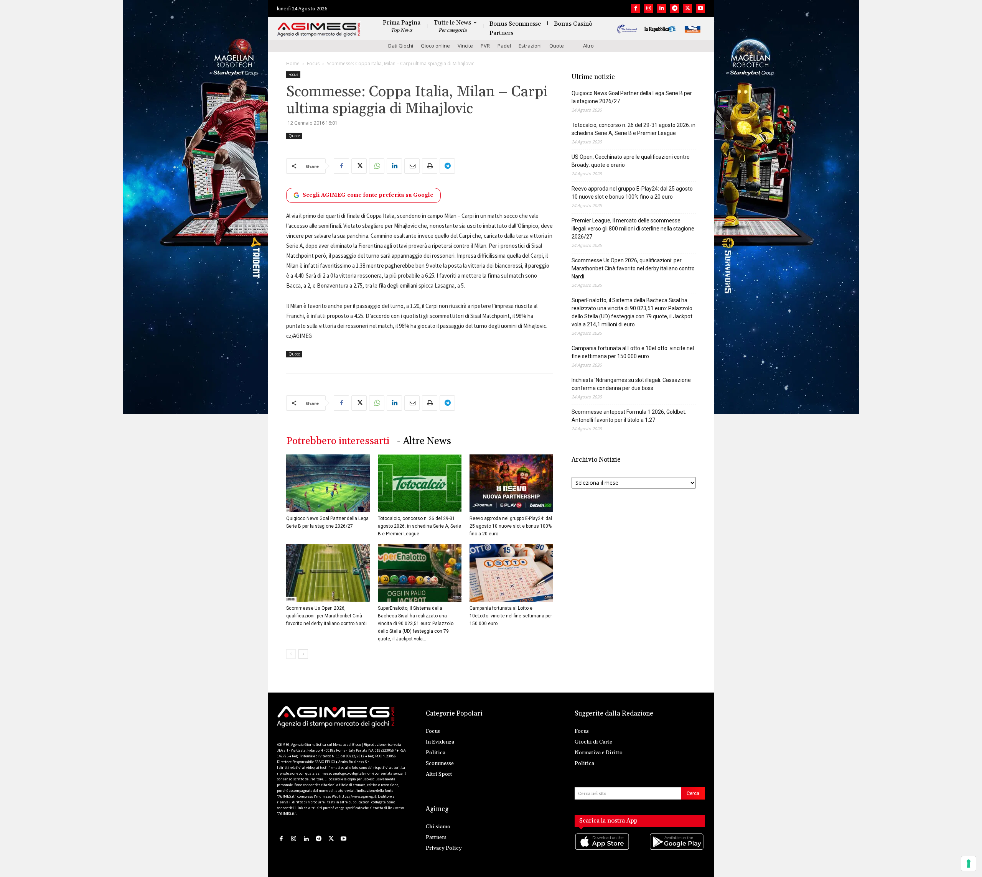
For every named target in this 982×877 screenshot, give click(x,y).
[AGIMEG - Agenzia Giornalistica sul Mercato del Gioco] (319, 29)
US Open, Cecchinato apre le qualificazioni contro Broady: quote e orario (631, 161)
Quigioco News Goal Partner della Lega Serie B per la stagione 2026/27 (632, 97)
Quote (556, 45)
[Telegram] (674, 8)
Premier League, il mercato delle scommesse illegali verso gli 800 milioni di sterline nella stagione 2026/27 (633, 228)
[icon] (603, 849)
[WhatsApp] (376, 166)
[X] (687, 8)
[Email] (412, 166)
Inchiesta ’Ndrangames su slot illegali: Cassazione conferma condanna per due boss (631, 384)
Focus (313, 63)
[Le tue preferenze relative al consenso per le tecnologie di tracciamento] (968, 863)
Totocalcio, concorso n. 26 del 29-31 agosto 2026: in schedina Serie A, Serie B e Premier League (419, 526)
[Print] (429, 166)
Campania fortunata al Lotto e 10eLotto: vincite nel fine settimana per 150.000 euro (511, 616)
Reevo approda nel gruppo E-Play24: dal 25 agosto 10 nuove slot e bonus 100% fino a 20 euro (511, 526)
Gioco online (435, 45)
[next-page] (303, 654)
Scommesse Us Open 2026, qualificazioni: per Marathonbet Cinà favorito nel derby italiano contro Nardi (326, 616)
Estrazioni (530, 45)
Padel (504, 45)
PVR (485, 45)
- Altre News (424, 441)
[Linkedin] (661, 8)
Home (293, 63)
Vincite (465, 45)
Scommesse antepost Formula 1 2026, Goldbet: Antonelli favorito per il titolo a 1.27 (629, 416)
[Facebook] (635, 8)
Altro (588, 45)
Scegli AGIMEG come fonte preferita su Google (368, 195)
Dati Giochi (400, 45)
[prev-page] (291, 654)
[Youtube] (700, 8)
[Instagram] (648, 8)
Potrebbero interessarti (337, 441)
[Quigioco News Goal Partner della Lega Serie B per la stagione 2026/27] (328, 483)
